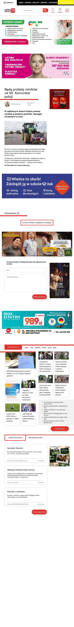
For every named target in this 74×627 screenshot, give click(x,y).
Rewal (54, 347)
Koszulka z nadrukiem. (16, 491)
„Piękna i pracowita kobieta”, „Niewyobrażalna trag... (56, 406)
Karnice (44, 347)
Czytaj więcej (60, 428)
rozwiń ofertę (66, 2)
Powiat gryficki (13, 347)
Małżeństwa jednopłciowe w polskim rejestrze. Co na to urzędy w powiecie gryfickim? (19, 373)
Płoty (31, 347)
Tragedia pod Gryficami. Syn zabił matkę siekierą (54, 410)
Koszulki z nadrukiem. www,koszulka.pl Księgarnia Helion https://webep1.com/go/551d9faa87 (23, 496)
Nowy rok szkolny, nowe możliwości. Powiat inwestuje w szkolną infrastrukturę (61, 366)
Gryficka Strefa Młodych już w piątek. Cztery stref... (55, 418)
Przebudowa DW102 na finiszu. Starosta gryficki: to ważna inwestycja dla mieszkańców (45, 366)
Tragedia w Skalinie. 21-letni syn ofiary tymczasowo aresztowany (27, 395)
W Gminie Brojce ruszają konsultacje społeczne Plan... (53, 403)
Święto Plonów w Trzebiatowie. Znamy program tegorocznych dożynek (61, 390)
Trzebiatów (37, 347)
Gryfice (26, 347)
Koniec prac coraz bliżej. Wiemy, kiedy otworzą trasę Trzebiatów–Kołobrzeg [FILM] (45, 390)
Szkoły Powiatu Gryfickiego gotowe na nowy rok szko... (55, 414)
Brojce (49, 347)
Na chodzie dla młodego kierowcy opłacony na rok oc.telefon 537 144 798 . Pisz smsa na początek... (24, 452)
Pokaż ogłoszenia (39, 512)
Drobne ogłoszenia (15, 438)
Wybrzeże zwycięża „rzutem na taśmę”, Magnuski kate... (54, 421)
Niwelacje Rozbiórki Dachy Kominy (21, 469)
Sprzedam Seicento (15, 448)
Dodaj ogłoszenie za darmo (36, 437)
